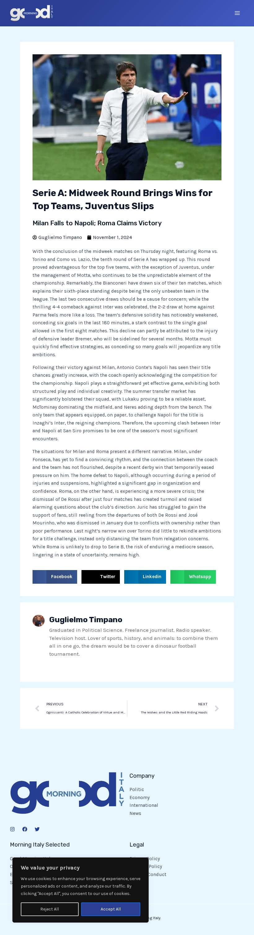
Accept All (111, 909)
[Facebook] (24, 829)
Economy (139, 797)
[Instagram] (12, 829)
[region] (80, 890)
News (135, 813)
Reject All (49, 909)
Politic (136, 789)
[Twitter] (37, 829)
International (143, 805)
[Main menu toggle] (237, 13)
